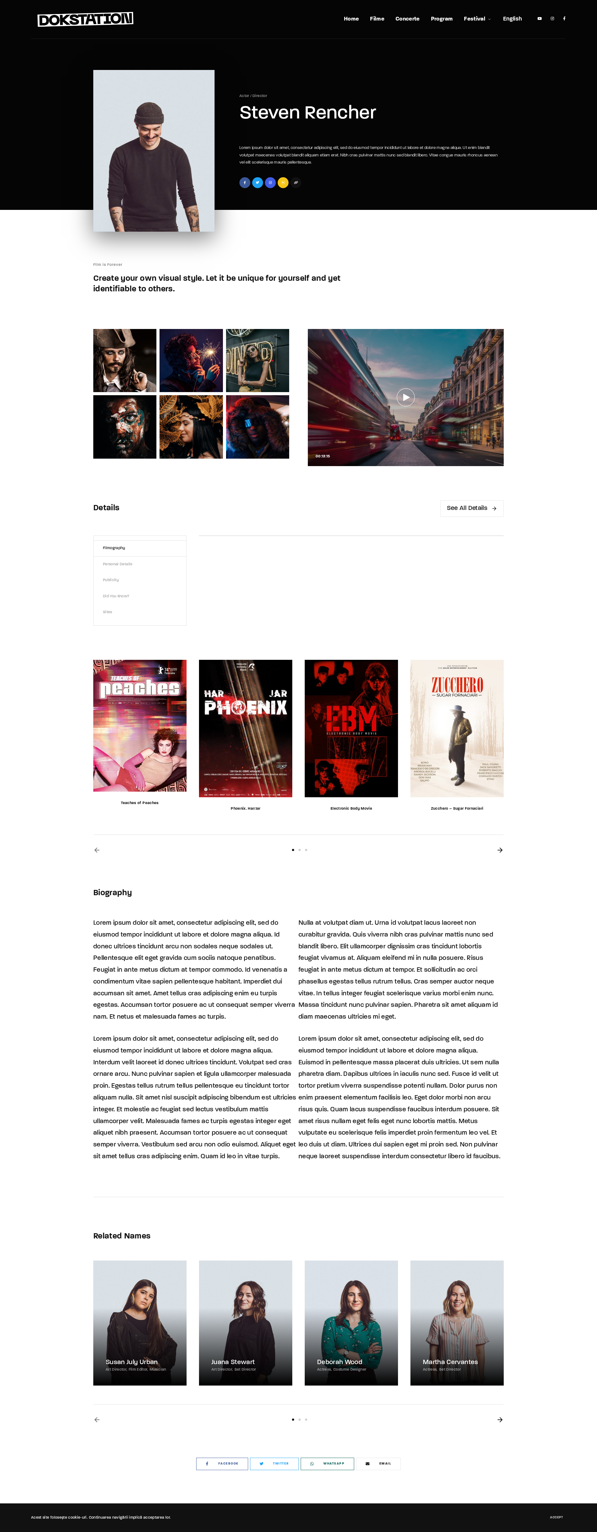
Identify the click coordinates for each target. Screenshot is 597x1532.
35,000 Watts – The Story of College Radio (140, 809)
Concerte (408, 19)
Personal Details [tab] (117, 564)
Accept (556, 1517)
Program (442, 19)
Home (351, 19)
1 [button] (293, 850)
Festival (474, 19)
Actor (244, 96)
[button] (97, 850)
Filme (377, 19)
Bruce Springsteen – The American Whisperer (457, 809)
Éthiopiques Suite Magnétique (351, 809)
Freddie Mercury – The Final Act (245, 809)
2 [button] (299, 850)
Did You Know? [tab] (116, 596)
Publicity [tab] (111, 580)
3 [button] (306, 850)
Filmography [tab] (114, 548)
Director (259, 96)
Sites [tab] (107, 612)
